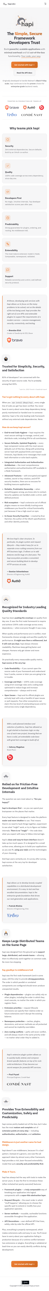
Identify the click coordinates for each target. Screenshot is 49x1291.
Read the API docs (24, 73)
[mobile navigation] (45, 4)
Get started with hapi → (24, 65)
